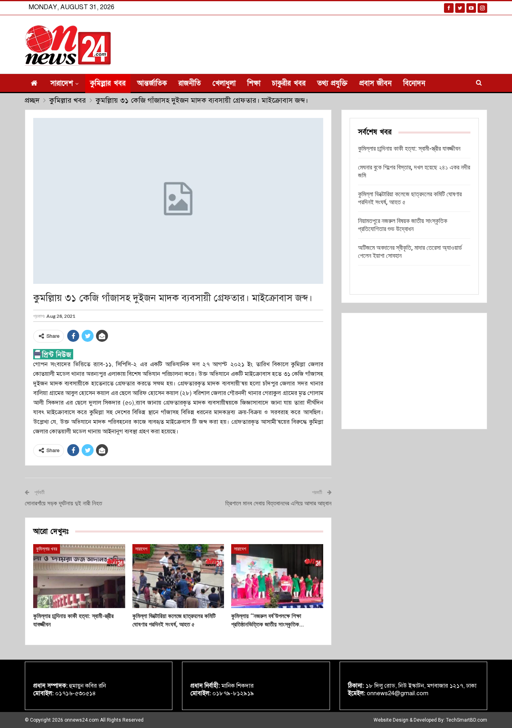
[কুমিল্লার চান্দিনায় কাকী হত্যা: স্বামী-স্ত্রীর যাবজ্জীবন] (79, 576)
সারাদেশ (61, 83)
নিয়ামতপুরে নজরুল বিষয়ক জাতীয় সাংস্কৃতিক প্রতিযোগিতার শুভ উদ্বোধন (402, 225)
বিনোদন (414, 83)
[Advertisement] (414, 371)
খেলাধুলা (224, 83)
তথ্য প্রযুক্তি (332, 83)
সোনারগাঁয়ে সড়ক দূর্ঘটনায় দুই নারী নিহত (63, 503)
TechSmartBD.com (466, 720)
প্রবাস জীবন (375, 83)
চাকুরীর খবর (289, 83)
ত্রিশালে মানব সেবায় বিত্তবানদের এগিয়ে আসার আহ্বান (278, 503)
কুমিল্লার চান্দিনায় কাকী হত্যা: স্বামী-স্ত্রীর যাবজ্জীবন (409, 148)
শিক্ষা (253, 83)
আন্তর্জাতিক (152, 83)
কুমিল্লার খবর (108, 83)
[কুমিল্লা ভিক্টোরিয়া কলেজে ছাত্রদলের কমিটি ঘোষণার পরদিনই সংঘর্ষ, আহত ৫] (178, 576)
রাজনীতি (189, 83)
